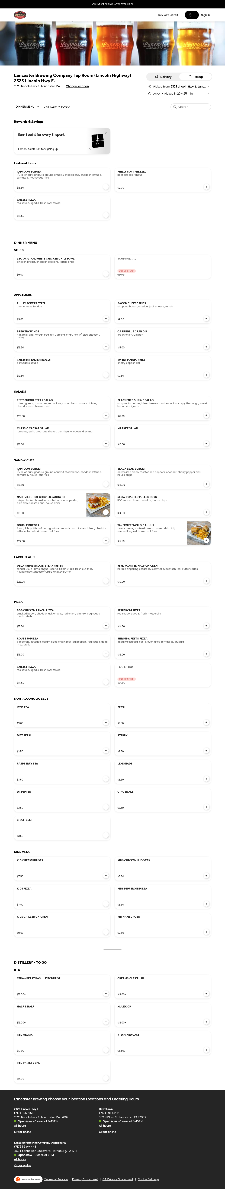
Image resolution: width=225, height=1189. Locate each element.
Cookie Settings (148, 1179)
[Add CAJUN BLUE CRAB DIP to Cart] (206, 346)
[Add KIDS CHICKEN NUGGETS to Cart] (206, 875)
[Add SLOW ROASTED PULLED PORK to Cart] (206, 512)
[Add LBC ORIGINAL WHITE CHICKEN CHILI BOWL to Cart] (106, 274)
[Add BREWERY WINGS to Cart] (106, 346)
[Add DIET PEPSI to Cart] (106, 750)
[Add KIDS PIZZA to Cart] (106, 904)
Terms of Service (56, 1179)
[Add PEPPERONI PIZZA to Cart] (206, 625)
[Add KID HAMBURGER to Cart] (206, 932)
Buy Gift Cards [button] (168, 15)
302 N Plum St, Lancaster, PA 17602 (122, 1117)
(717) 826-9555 (24, 1113)
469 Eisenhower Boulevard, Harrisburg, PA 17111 (45, 1151)
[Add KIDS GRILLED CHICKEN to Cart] (106, 932)
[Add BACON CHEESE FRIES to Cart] (206, 318)
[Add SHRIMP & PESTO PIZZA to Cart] (206, 654)
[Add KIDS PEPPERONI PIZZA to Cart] (206, 904)
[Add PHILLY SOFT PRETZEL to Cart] (206, 187)
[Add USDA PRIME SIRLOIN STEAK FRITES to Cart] (106, 581)
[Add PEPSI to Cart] (206, 722)
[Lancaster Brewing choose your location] (20, 15)
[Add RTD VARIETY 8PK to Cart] (106, 1078)
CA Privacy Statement (117, 1179)
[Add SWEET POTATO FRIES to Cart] (206, 375)
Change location (77, 86)
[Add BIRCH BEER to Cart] (106, 835)
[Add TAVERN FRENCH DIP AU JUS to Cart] (206, 540)
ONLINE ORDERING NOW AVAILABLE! (112, 4)
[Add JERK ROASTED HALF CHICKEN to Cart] (206, 581)
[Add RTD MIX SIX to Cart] (106, 1050)
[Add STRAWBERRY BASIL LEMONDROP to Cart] (106, 993)
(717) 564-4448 (25, 1146)
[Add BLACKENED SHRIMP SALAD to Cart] (206, 415)
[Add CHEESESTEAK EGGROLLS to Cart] (106, 375)
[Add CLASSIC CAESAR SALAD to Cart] (106, 443)
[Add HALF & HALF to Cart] (106, 1022)
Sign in (205, 15)
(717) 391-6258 (109, 1113)
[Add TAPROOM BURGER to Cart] (106, 187)
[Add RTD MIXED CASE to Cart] (206, 1050)
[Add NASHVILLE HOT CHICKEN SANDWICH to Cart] (106, 512)
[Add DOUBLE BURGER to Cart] (106, 540)
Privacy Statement (85, 1179)
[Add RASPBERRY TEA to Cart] (106, 779)
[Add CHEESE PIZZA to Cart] (106, 215)
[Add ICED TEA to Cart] (106, 722)
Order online (22, 1132)
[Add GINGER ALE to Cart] (206, 807)
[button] (28, 106)
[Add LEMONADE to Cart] (206, 779)
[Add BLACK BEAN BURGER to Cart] (206, 484)
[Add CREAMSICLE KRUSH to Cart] (206, 993)
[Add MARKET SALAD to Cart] (206, 443)
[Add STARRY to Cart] (206, 750)
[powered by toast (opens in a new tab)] (28, 1179)
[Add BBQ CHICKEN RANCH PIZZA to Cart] (106, 625)
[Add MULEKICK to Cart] (206, 1022)
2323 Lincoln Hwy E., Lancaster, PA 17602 (41, 1117)
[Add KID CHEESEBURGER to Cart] (106, 875)
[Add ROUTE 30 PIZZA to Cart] (106, 654)
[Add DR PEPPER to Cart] (106, 807)
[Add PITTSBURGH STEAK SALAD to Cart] (106, 415)
